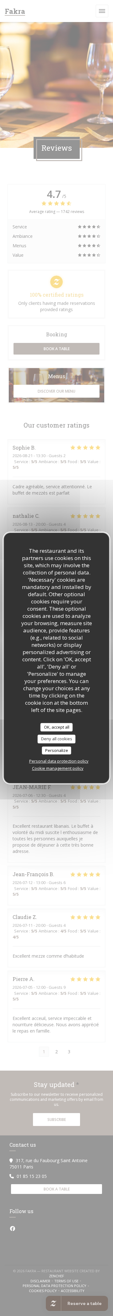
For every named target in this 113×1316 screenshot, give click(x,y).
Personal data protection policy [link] (59, 761)
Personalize (56, 750)
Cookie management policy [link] (57, 768)
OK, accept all (56, 727)
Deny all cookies (56, 739)
